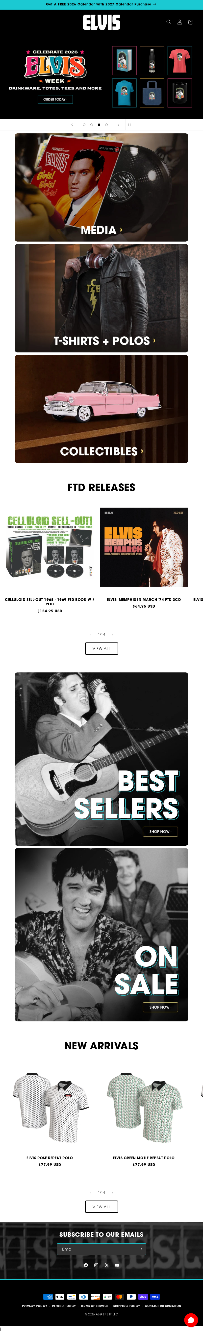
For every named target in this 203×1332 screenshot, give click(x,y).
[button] (10, 22)
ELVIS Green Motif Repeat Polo (144, 1158)
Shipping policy (126, 1306)
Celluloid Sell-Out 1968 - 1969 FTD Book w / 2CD (50, 601)
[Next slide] (118, 124)
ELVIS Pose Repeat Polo (49, 1158)
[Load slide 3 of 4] (99, 124)
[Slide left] (90, 634)
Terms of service (94, 1306)
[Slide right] (112, 634)
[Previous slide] (72, 124)
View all (102, 648)
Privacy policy (34, 1306)
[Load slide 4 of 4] (106, 124)
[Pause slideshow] (131, 124)
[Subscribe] (140, 1249)
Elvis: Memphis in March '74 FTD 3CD (144, 599)
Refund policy (64, 1306)
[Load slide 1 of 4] (84, 124)
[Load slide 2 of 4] (91, 124)
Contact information (163, 1306)
